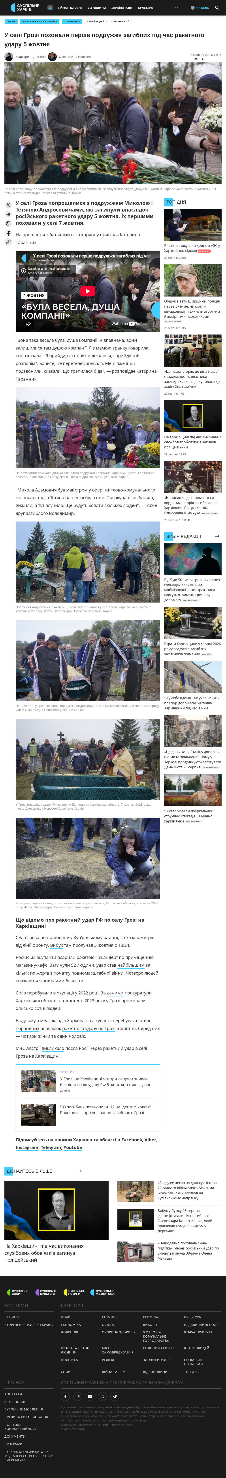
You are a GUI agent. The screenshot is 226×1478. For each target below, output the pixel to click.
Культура (145, 8)
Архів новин (15, 1402)
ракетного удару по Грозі (88, 1028)
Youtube (73, 1147)
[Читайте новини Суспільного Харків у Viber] (102, 1396)
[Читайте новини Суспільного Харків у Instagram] (77, 1396)
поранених (27, 1028)
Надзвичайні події (201, 1325)
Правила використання (26, 1417)
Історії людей (95, 21)
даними (115, 993)
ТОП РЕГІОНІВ (72, 21)
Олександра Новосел (75, 57)
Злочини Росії (120, 21)
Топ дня (191, 1372)
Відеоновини (155, 1372)
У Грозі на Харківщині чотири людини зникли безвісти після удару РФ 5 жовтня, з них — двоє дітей (105, 1084)
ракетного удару (71, 216)
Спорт (66, 1372)
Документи (14, 1436)
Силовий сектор (158, 1348)
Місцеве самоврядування (118, 1350)
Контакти (13, 1394)
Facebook (131, 1140)
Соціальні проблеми (193, 1362)
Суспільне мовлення (23, 1409)
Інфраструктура (198, 1332)
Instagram (27, 1147)
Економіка (71, 1325)
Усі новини (97, 8)
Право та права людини (75, 1350)
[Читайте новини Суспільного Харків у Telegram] (114, 1396)
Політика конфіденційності (21, 1427)
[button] (8, 205)
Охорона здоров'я (119, 1332)
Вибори (150, 1325)
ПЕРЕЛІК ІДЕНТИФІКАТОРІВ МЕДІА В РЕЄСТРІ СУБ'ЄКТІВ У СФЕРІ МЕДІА (28, 1456)
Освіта (108, 1325)
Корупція (110, 1317)
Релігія (108, 1360)
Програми (13, 1444)
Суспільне (140, 1420)
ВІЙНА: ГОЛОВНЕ (69, 8)
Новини (11, 1317)
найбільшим (131, 965)
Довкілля (69, 1332)
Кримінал (152, 1317)
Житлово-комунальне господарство (156, 1336)
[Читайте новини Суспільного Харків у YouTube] (90, 1396)
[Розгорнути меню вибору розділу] (50, 7)
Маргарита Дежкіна (30, 57)
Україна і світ (122, 8)
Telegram (51, 1147)
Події (65, 1317)
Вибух (56, 945)
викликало (53, 1048)
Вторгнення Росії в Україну (40, 21)
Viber (150, 1140)
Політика (69, 1360)
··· (175, 8)
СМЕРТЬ (11, 21)
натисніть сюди (122, 1425)
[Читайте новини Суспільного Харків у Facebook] (65, 1396)
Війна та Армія (115, 1372)
